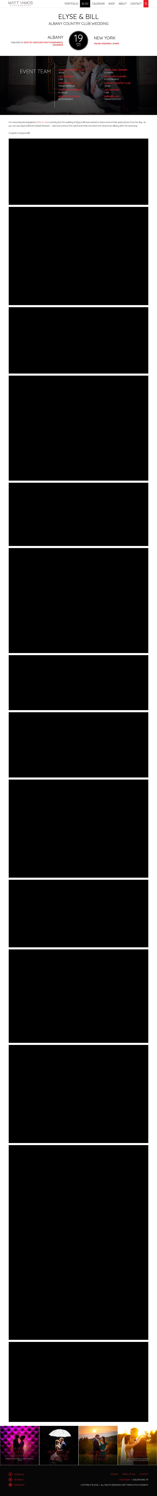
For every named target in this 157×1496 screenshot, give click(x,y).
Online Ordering (102, 43)
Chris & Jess (42, 122)
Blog (85, 3)
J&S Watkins (65, 76)
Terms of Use (128, 1474)
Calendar (98, 3)
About (122, 3)
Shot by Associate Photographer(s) (43, 42)
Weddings (57, 45)
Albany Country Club (71, 70)
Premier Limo (65, 83)
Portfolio (71, 3)
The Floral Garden (115, 70)
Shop (111, 3)
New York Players (115, 76)
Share (116, 43)
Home (21, 3)
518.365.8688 (124, 1479)
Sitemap (114, 1474)
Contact (136, 3)
